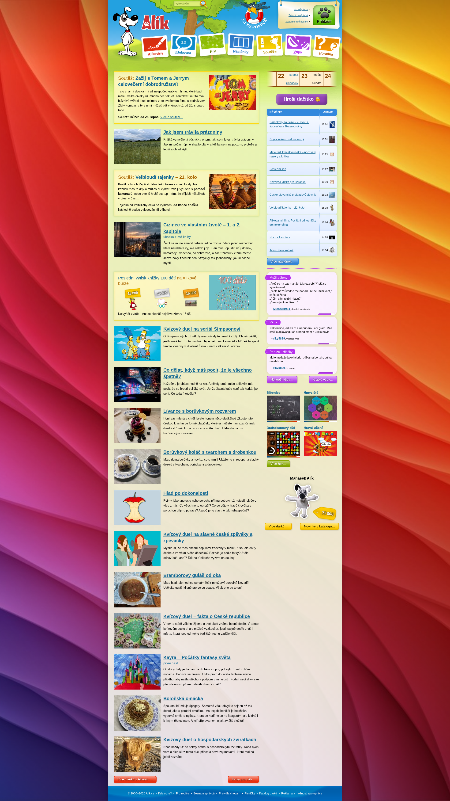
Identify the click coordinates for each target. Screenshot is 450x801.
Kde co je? (165, 793)
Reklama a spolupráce (301, 793)
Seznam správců (204, 793)
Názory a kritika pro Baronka (288, 182)
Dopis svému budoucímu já (287, 139)
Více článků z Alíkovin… (135, 779)
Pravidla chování (229, 793)
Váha (273, 322)
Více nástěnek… (282, 261)
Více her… (278, 463)
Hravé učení (313, 428)
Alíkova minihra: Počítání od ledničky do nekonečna (293, 222)
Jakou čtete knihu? (281, 250)
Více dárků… (278, 526)
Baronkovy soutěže (289, 124)
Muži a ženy (278, 277)
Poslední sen (278, 169)
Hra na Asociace (280, 237)
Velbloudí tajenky (287, 207)
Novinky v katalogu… (319, 526)
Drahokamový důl (281, 428)
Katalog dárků (268, 793)
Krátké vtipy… (323, 379)
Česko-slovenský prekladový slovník (293, 194)
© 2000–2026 (141, 793)
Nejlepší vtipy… (281, 379)
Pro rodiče (182, 793)
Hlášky (287, 352)
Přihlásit (324, 21)
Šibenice (274, 392)
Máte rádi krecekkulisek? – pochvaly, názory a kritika (293, 154)
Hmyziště (311, 392)
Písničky (249, 793)
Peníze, (275, 352)
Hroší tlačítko (299, 99)
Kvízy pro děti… (243, 779)
